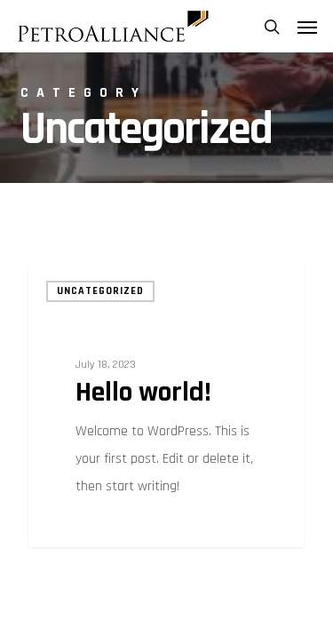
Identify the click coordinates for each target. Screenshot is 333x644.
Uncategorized (100, 291)
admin (79, 526)
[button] (307, 27)
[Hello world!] (166, 405)
